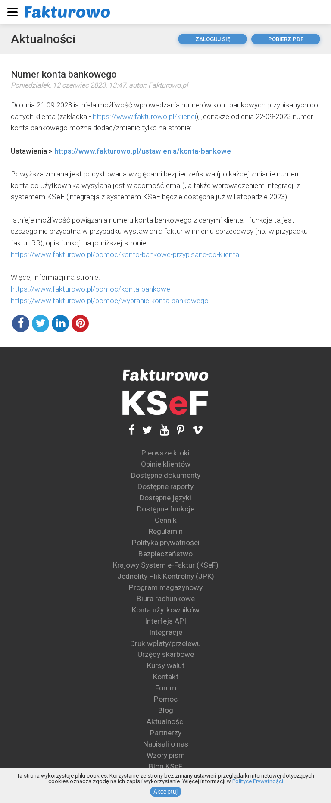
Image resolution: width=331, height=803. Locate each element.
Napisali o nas (165, 744)
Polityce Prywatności (257, 781)
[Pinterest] (176, 430)
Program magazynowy (166, 587)
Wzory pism (166, 755)
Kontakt (165, 676)
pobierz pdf (285, 39)
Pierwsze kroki (165, 453)
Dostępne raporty (165, 486)
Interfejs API (165, 621)
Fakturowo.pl (168, 85)
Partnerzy (165, 732)
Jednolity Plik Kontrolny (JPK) (165, 576)
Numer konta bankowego (64, 74)
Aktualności (43, 39)
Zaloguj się (212, 39)
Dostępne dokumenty (165, 475)
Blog (165, 710)
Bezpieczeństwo (165, 553)
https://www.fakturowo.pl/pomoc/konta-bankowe (90, 289)
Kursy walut (165, 665)
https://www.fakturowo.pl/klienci (144, 116)
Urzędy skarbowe (165, 654)
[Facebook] (131, 430)
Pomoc (166, 699)
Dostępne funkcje (165, 509)
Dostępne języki (165, 497)
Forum (165, 688)
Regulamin (166, 531)
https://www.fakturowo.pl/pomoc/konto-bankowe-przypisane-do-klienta (125, 254)
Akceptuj (165, 791)
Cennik (166, 520)
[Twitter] (143, 430)
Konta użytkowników (166, 609)
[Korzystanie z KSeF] (165, 403)
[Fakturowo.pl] (67, 12)
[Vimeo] (193, 430)
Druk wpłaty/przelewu (165, 643)
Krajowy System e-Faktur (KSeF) (166, 565)
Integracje (165, 632)
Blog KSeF (165, 766)
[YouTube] (160, 430)
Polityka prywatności (166, 542)
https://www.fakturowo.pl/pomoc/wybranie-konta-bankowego (110, 300)
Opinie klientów (165, 464)
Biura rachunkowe (166, 598)
